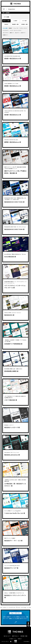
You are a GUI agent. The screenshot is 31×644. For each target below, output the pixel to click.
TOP (4, 9)
